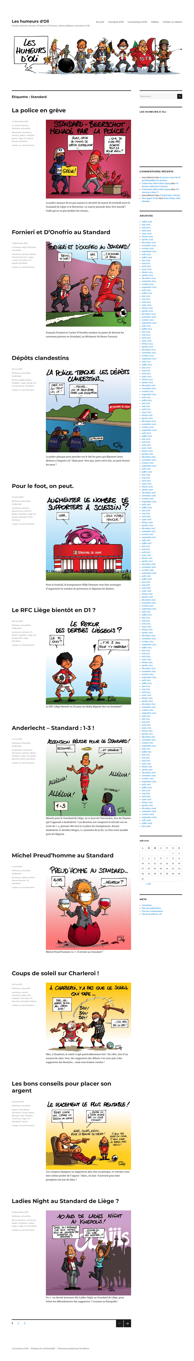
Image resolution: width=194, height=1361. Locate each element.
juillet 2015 (147, 615)
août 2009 (146, 820)
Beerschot (16, 132)
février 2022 (147, 379)
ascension (27, 750)
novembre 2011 (149, 740)
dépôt (22, 380)
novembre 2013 (149, 671)
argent (15, 1109)
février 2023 (147, 344)
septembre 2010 (149, 781)
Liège (20, 138)
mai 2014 (146, 653)
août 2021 (146, 397)
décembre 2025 (149, 242)
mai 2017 (146, 549)
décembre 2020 (149, 421)
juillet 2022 (147, 364)
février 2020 (147, 451)
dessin (23, 135)
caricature (26, 132)
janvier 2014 (147, 665)
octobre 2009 (148, 814)
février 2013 (147, 698)
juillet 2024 (147, 293)
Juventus (16, 1118)
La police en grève (39, 110)
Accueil (100, 22)
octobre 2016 (148, 570)
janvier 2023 (147, 347)
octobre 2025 (148, 248)
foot (22, 1115)
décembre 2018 (149, 493)
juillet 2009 (147, 823)
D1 (31, 632)
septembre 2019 (149, 466)
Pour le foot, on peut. (43, 485)
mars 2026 (147, 233)
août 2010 (146, 784)
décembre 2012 (149, 704)
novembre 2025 (149, 245)
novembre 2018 (149, 496)
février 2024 (147, 308)
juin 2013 (146, 686)
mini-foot (24, 998)
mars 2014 (146, 659)
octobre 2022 (148, 356)
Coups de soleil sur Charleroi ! (55, 973)
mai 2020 (146, 442)
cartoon (15, 135)
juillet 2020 (147, 436)
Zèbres (33, 1001)
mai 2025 (146, 263)
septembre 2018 (149, 501)
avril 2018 (146, 516)
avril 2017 (146, 552)
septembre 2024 (149, 287)
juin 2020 (146, 439)
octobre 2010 (148, 778)
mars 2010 (146, 799)
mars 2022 (147, 376)
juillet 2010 (147, 787)
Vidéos (155, 22)
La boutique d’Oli (137, 22)
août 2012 (146, 716)
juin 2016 (146, 582)
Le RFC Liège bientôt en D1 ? (54, 610)
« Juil (148, 884)
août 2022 (146, 361)
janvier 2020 (147, 454)
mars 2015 (146, 627)
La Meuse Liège (19, 247)
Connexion (147, 905)
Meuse (29, 383)
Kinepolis (23, 1223)
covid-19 (27, 511)
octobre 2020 (148, 427)
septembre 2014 (149, 644)
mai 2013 (146, 689)
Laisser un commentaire (23, 145)
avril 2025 (146, 266)
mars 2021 (146, 412)
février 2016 (147, 594)
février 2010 (147, 802)
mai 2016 (146, 585)
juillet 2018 (147, 507)
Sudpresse (16, 376)
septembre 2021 (149, 394)
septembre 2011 (149, 746)
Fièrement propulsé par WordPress (73, 1348)
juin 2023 (146, 332)
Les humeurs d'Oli (30, 21)
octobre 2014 (148, 641)
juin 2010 (146, 790)
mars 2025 (147, 269)
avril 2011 (146, 761)
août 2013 (146, 680)
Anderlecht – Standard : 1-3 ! (53, 727)
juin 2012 (146, 719)
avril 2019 (146, 481)
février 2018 (147, 522)
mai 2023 (146, 335)
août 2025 (146, 254)
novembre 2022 (149, 353)
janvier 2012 (147, 734)
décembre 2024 (149, 278)
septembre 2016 (149, 573)
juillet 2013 (147, 683)
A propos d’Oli (116, 22)
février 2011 (147, 767)
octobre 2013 (147, 674)
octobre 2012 (148, 710)
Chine (25, 1112)
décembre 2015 (149, 600)
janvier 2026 (147, 239)
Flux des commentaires (152, 911)
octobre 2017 (148, 534)
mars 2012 (146, 728)
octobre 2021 (148, 391)
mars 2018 (146, 519)
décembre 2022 (149, 350)
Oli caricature (18, 386)
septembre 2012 (149, 713)
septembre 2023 (149, 323)
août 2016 (146, 576)
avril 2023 (146, 338)
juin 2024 (146, 296)
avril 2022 (146, 373)
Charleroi (16, 995)
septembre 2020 (149, 430)
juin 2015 (146, 618)
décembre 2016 (149, 564)
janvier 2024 (147, 311)
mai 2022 (146, 370)
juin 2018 (146, 510)
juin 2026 (146, 225)
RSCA (23, 759)
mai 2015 (146, 621)
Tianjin (24, 1121)
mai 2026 (146, 227)
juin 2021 (146, 403)
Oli (25, 138)
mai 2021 (146, 406)
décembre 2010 (149, 772)
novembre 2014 (149, 638)
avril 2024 (146, 302)
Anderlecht (17, 750)
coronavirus (17, 511)
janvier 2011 (147, 769)
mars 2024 (147, 305)
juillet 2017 (147, 543)
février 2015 (147, 630)
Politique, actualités (21, 128)
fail (29, 995)
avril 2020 (146, 445)
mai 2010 (146, 793)
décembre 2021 (149, 385)
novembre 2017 (149, 531)
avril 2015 (146, 624)
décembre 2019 (149, 457)
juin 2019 (146, 475)
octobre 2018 (148, 498)
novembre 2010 (149, 775)
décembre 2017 (149, 528)
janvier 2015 (147, 633)
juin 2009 (146, 826)
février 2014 (147, 662)
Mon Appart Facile (150, 198)
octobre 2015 (148, 606)
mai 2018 (146, 513)
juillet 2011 (146, 752)
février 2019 (147, 487)
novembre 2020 (149, 424)
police (30, 138)
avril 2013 (146, 692)
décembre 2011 (148, 737)
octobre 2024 (148, 284)
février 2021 (147, 415)
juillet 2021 (147, 400)
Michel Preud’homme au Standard (63, 855)
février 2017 (147, 558)
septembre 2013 (149, 677)
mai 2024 (146, 299)
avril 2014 (146, 656)
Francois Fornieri (19, 257)
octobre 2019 (148, 463)
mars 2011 (146, 764)
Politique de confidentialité (43, 1348)
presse (15, 141)
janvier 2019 (147, 490)
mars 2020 (147, 448)
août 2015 (146, 612)
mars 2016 (146, 591)
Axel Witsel (24, 1109)
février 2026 (147, 236)
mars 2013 (146, 695)
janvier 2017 (147, 561)
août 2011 (146, 749)
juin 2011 (146, 755)
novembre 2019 (149, 460)
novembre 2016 (149, 567)
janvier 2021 (147, 418)
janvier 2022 (147, 382)
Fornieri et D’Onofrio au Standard (61, 232)
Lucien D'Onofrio (20, 260)
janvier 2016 (147, 597)
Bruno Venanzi (19, 1220)
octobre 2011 (147, 743)
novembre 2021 (149, 388)
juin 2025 (146, 260)
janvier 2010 (147, 805)
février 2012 (147, 731)
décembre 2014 (149, 635)
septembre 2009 (149, 817)
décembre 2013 (148, 668)
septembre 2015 (149, 609)
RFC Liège (23, 638)
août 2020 (146, 433)
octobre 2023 (148, 320)
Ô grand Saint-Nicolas (170, 195)
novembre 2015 (149, 603)
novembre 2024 (149, 281)
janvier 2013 (147, 701)
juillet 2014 (147, 647)
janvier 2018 (147, 525)
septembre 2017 (149, 537)
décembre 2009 (149, 808)
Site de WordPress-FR (152, 914)
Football (30, 135)
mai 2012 (146, 722)
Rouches (16, 759)
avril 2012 (146, 725)
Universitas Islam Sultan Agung (156, 183)
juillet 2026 (147, 222)
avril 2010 (146, 796)
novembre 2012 (149, 707)
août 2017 (146, 540)
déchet (15, 380)
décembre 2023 (149, 314)
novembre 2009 (149, 811)
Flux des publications (151, 908)
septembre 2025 (149, 251)
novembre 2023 (149, 317)
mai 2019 (146, 478)
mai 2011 (146, 758)
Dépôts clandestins (40, 357)
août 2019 (146, 469)
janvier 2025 (147, 275)
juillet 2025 (147, 257)
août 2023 (146, 326)
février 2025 (147, 272)
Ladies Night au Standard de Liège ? (65, 1200)
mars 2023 (146, 341)
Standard (23, 141)
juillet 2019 (147, 472)
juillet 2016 (147, 579)
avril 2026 (146, 230)
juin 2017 (146, 546)
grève (14, 138)
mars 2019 (146, 484)
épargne (16, 1115)
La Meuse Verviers (20, 125)
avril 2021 (146, 409)
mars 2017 (146, 555)
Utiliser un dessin (172, 22)
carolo (25, 992)
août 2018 (146, 504)
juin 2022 (146, 367)
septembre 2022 (149, 359)
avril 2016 (146, 588)
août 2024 (146, 290)
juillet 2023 (147, 329)
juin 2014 (146, 650)
